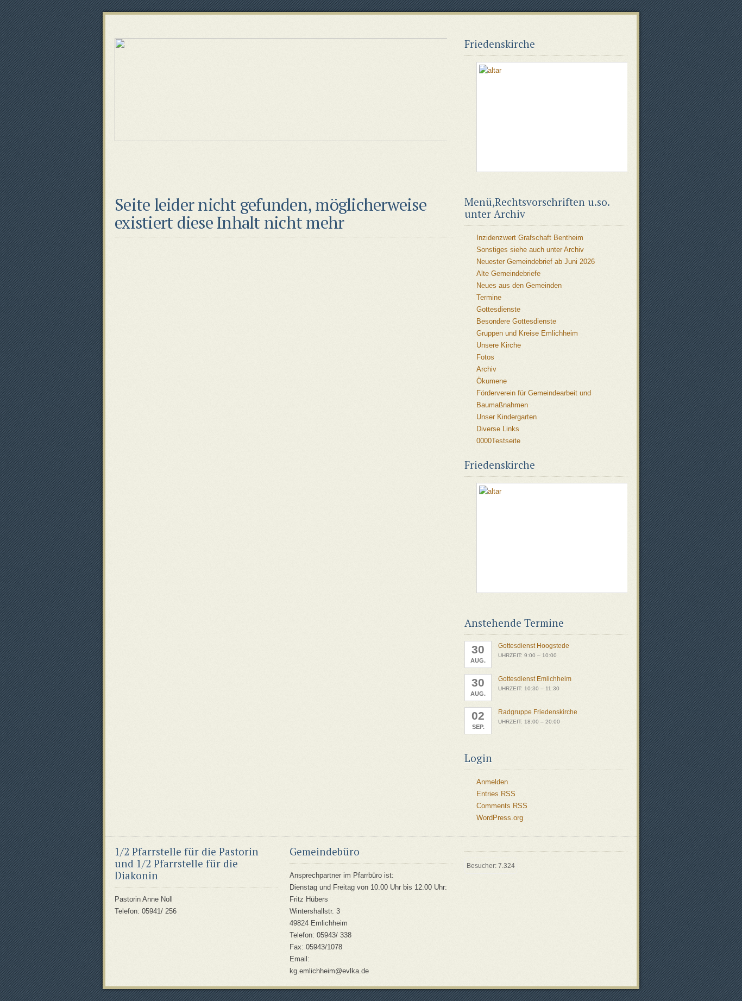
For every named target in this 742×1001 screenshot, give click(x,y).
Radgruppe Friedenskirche (537, 712)
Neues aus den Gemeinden (519, 285)
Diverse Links (497, 429)
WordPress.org (499, 818)
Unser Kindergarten (506, 417)
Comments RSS (501, 806)
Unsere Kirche (498, 345)
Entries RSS (495, 794)
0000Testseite (498, 441)
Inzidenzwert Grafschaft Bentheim (529, 238)
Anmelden (492, 782)
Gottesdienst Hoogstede (533, 646)
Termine (488, 297)
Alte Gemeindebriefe (508, 273)
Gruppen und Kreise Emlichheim (527, 333)
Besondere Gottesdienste (516, 321)
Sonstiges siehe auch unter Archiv (530, 249)
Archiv (486, 369)
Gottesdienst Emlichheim (534, 679)
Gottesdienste (498, 309)
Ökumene (491, 381)
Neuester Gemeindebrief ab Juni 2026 (535, 261)
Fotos (485, 357)
